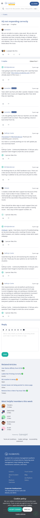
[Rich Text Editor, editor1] (20, 341)
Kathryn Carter (9, 133)
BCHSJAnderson (9, 67)
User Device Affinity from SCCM (12, 368)
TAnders (9, 405)
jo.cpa (9, 427)
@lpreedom (5, 137)
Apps (3, 370)
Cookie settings (23, 439)
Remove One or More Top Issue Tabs (14, 391)
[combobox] (20, 9)
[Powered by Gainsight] (20, 435)
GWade (6, 188)
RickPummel (11, 422)
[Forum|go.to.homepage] (10, 3)
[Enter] (3, 9)
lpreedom (7, 30)
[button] (2, 4)
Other (3, 387)
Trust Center (29, 471)
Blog (26, 475)
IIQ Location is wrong (9, 379)
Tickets (5, 14)
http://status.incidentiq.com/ (20, 73)
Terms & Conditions (10, 439)
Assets (4, 376)
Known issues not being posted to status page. (17, 385)
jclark (8, 416)
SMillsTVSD (10, 411)
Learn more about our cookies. (22, 505)
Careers (11, 471)
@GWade (4, 230)
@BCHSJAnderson (16, 137)
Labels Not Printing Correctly (11, 374)
